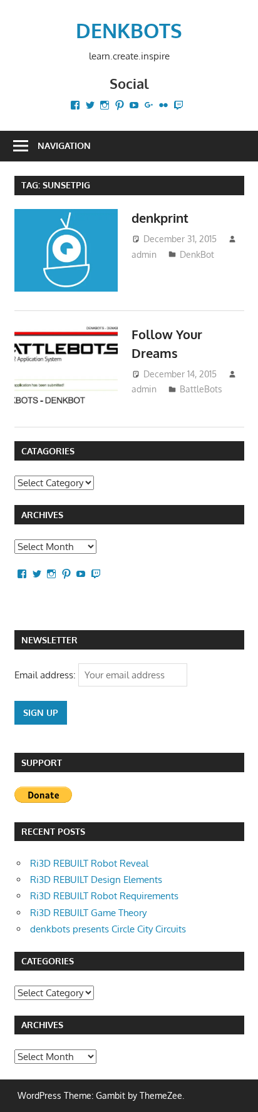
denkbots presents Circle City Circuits (108, 929)
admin (144, 254)
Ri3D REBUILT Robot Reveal (89, 863)
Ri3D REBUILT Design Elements (96, 879)
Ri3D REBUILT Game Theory (88, 913)
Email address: (46, 675)
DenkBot (197, 254)
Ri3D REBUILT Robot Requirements (104, 896)
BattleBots (201, 389)
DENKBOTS (129, 30)
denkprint (160, 218)
